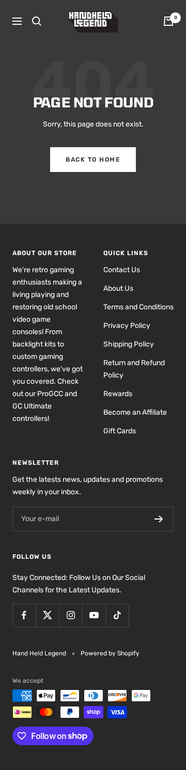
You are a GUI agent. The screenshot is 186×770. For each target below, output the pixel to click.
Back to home (93, 159)
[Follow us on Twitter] (47, 615)
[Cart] (168, 21)
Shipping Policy (128, 344)
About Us (118, 288)
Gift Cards (119, 431)
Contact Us (121, 269)
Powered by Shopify (110, 653)
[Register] (158, 519)
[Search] (36, 21)
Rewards (117, 393)
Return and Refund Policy (134, 369)
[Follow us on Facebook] (24, 615)
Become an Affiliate (135, 412)
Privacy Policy (126, 325)
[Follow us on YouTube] (93, 615)
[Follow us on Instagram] (70, 615)
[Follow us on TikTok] (117, 615)
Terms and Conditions (138, 307)
